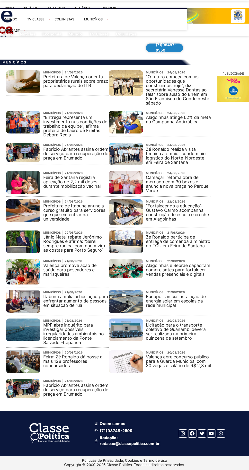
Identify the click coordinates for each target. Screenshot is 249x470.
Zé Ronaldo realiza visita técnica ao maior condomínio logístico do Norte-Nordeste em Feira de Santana (176, 156)
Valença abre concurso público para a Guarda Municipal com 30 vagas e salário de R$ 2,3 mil (178, 361)
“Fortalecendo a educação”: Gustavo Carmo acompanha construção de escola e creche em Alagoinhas (177, 212)
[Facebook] (192, 433)
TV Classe (35, 19)
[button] (134, 42)
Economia (108, 8)
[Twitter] (202, 433)
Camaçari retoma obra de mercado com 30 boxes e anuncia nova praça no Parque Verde (177, 184)
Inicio (9, 8)
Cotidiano (56, 8)
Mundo (11, 19)
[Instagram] (183, 433)
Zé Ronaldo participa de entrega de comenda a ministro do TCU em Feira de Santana (178, 241)
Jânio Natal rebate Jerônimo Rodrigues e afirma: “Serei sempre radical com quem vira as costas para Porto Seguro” (74, 243)
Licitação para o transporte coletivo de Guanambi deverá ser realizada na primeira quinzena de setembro (176, 331)
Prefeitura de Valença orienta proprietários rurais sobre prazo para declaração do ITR (75, 81)
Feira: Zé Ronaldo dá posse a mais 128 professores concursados (72, 361)
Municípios (93, 19)
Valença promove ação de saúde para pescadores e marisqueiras (70, 270)
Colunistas (64, 19)
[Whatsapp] (221, 433)
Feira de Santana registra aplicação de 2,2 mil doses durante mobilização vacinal (72, 182)
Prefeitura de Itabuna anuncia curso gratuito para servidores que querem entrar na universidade (74, 212)
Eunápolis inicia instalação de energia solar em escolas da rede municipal (176, 301)
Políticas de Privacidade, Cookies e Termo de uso (124, 460)
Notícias (82, 8)
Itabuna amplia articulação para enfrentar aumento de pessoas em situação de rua (75, 301)
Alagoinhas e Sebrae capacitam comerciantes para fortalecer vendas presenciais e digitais (178, 270)
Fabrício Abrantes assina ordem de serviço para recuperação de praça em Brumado (75, 153)
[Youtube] (211, 433)
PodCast (12, 30)
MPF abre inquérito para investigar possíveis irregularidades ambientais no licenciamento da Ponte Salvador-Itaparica (73, 333)
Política (31, 8)
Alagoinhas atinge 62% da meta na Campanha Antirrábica (178, 119)
